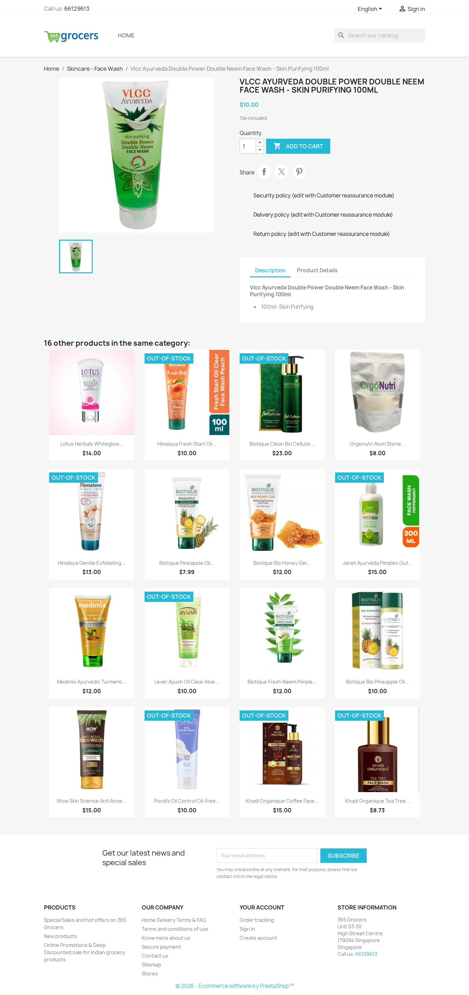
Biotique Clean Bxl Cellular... (282, 444)
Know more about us (166, 938)
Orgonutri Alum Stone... (377, 444)
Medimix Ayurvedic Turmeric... (91, 681)
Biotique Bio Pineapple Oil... (377, 681)
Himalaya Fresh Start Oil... (186, 444)
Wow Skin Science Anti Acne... (91, 801)
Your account (262, 907)
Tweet (281, 172)
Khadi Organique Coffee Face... (282, 801)
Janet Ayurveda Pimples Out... (377, 563)
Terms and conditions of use (175, 929)
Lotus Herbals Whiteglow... (91, 444)
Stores (150, 973)
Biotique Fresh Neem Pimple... (282, 681)
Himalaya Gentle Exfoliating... (91, 563)
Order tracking (257, 920)
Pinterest (299, 172)
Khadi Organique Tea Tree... (377, 801)
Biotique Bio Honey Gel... (282, 563)
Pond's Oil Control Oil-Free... (187, 801)
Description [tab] (270, 270)
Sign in (247, 929)
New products (60, 936)
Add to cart (298, 146)
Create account (258, 938)
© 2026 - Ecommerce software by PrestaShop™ (234, 986)
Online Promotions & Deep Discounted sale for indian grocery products (84, 952)
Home (126, 35)
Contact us (155, 955)
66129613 (76, 8)
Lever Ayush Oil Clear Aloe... (187, 681)
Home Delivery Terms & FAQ (174, 920)
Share (264, 172)
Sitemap (151, 964)
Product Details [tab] (317, 270)
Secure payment (161, 946)
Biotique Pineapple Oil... (186, 563)
